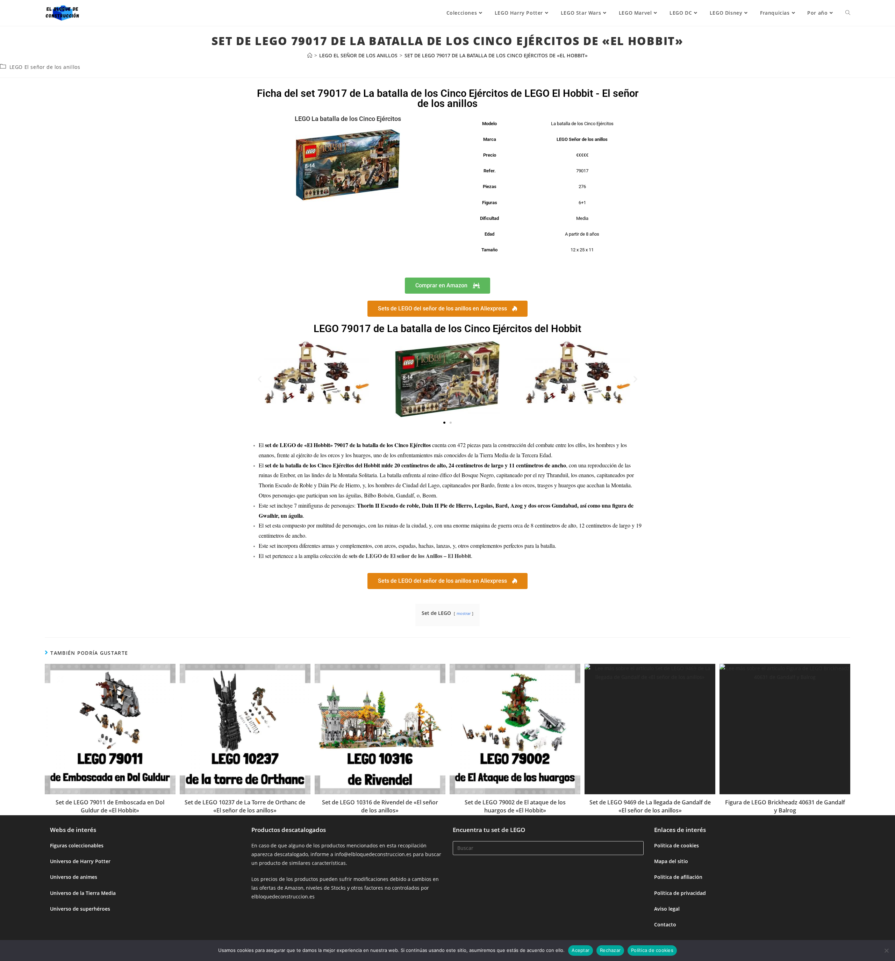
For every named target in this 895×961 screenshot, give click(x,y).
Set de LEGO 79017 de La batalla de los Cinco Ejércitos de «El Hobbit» (496, 55)
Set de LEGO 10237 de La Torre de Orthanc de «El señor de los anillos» (245, 806)
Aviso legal (667, 908)
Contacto (665, 924)
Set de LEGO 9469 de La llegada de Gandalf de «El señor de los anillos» (650, 806)
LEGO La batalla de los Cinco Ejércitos (348, 118)
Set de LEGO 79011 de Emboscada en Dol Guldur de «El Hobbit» (110, 806)
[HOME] (309, 55)
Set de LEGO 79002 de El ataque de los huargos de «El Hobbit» (515, 806)
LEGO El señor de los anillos (44, 67)
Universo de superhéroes (80, 908)
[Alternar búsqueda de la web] (847, 13)
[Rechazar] (886, 950)
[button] (259, 379)
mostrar (464, 613)
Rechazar (610, 950)
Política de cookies (676, 845)
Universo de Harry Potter (80, 861)
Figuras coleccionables (76, 845)
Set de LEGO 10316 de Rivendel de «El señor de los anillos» (380, 806)
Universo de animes (73, 877)
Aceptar (580, 950)
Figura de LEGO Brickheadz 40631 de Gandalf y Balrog (785, 806)
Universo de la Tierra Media (83, 893)
